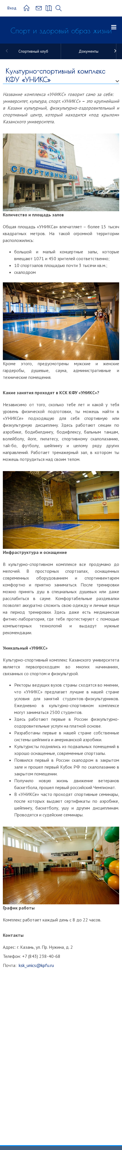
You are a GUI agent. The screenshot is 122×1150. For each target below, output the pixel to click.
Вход (11, 8)
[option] (33, 51)
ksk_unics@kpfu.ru (36, 965)
